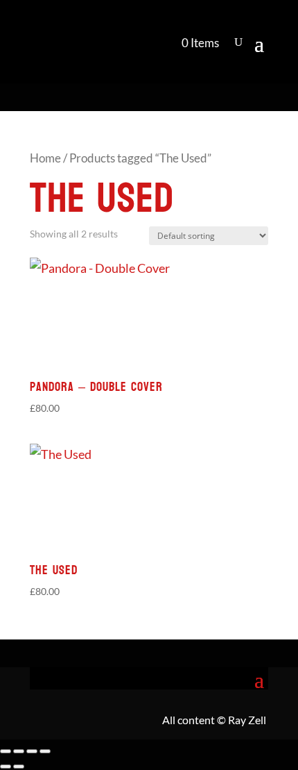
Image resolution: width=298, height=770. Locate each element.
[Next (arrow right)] (18, 766)
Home (45, 158)
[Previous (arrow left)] (5, 766)
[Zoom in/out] (5, 751)
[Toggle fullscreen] (18, 751)
